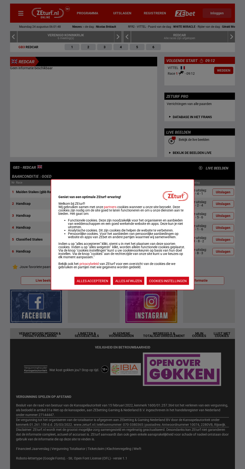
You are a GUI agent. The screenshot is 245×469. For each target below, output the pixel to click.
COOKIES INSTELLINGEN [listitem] (168, 281)
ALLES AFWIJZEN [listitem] (128, 281)
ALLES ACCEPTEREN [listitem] (92, 281)
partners (110, 207)
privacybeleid (89, 263)
